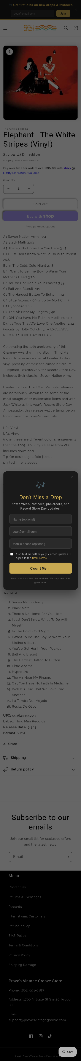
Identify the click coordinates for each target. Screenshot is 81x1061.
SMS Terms (39, 557)
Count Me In (40, 568)
